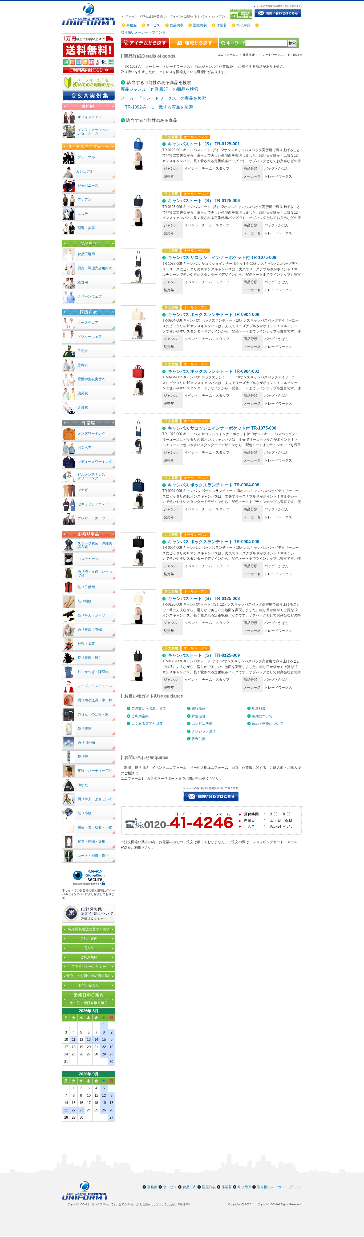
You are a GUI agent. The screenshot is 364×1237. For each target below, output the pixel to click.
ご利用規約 (89, 957)
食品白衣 (177, 25)
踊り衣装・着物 (90, 629)
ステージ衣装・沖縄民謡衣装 (95, 545)
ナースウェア (88, 323)
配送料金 (259, 708)
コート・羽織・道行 (93, 856)
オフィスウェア (90, 117)
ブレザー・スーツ (91, 518)
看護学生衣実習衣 (91, 379)
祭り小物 (84, 813)
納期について (262, 716)
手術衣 (83, 351)
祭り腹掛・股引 (90, 658)
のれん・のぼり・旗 (93, 714)
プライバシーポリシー (88, 966)
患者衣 (83, 365)
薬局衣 (83, 393)
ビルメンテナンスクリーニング (91, 476)
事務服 (131, 25)
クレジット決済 (204, 731)
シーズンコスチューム (95, 686)
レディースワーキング (95, 462)
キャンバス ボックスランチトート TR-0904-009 (213, 541)
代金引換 (198, 739)
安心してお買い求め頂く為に (88, 976)
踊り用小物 (86, 742)
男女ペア (84, 448)
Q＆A (88, 948)
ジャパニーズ (88, 185)
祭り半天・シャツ (91, 615)
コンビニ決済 (202, 724)
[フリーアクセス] (241, 14)
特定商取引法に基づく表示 (89, 929)
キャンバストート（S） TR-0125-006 (204, 200)
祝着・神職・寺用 (91, 841)
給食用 (83, 282)
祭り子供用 (86, 587)
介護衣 (83, 407)
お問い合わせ (88, 985)
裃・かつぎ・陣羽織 (93, 672)
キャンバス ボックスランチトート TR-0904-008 (213, 314)
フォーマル (86, 157)
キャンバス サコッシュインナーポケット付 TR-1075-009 (222, 257)
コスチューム (88, 559)
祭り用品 (243, 25)
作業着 (221, 25)
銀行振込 (198, 708)
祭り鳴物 (84, 601)
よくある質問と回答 (147, 724)
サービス (153, 25)
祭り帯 (83, 757)
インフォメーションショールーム (93, 131)
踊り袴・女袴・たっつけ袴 (95, 573)
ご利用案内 (140, 716)
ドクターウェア (90, 337)
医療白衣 (200, 25)
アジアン (84, 200)
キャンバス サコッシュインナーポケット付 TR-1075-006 (222, 428)
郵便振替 (198, 716)
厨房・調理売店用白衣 (95, 268)
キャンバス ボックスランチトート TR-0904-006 (213, 485)
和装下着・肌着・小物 (95, 827)
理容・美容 (86, 228)
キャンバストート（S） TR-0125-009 (204, 655)
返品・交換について (267, 724)
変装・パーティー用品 (95, 771)
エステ (83, 214)
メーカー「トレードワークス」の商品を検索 (163, 98)
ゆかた (83, 785)
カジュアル (84, 171)
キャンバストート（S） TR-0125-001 (204, 144)
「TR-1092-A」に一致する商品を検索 (157, 107)
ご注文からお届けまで (148, 708)
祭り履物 (84, 728)
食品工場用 (86, 254)
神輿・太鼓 (86, 644)
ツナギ (83, 490)
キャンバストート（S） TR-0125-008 (204, 598)
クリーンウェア (90, 296)
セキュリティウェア (93, 504)
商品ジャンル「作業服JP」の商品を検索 (159, 89)
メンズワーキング (91, 433)
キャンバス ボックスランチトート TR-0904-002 (213, 371)
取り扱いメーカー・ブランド (143, 32)
